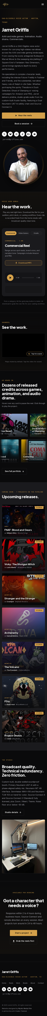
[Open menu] (42, 4)
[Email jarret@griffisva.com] (34, 134)
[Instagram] (16, 134)
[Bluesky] (10, 134)
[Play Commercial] (10, 277)
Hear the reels (25, 115)
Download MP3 (24, 263)
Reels (11, 983)
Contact (41, 983)
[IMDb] (28, 134)
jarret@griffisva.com (12, 139)
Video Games (23, 233)
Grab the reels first (25, 941)
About (32, 983)
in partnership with (14, 1011)
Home (4, 983)
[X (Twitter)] (4, 134)
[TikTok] (22, 134)
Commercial (10, 233)
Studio (36, 233)
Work (18, 983)
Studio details (11, 812)
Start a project (22, 933)
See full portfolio (13, 471)
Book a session (22, 124)
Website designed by (17, 1008)
